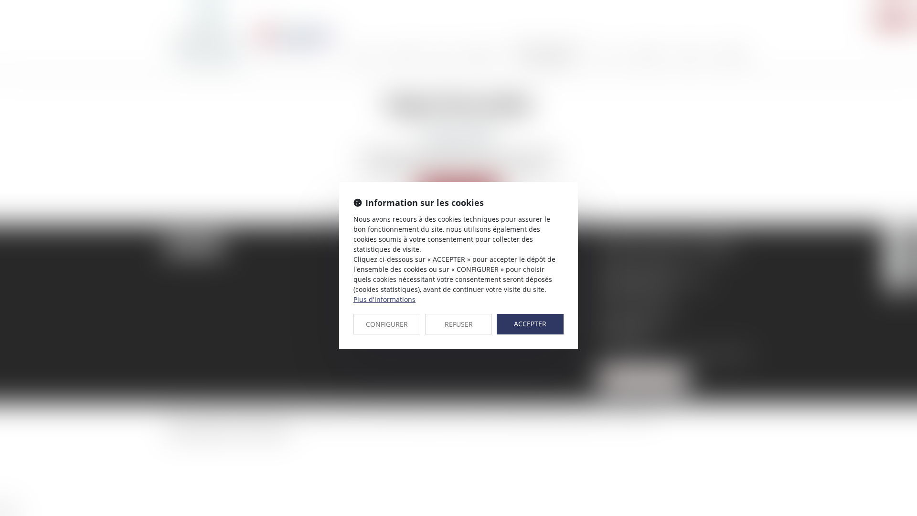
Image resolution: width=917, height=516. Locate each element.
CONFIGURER (387, 324)
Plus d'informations (384, 299)
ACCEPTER (530, 323)
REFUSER (459, 324)
